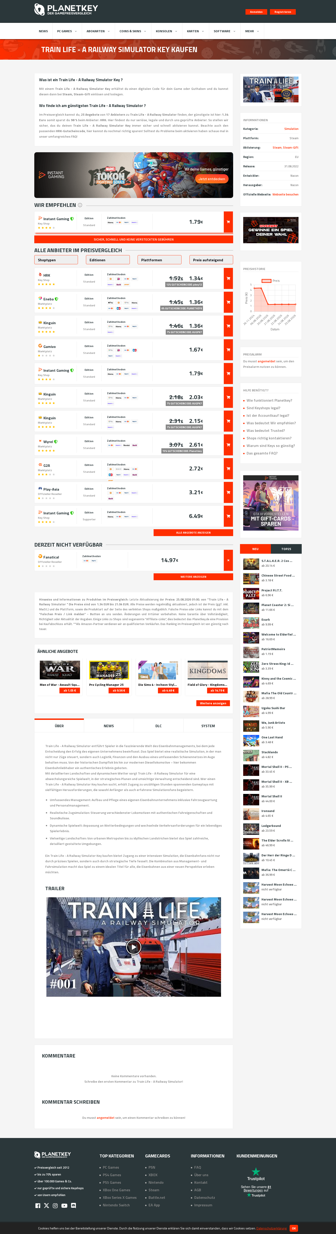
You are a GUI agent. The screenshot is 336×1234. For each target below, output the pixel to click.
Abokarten (96, 31)
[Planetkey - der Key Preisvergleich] (66, 16)
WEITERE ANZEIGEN (193, 576)
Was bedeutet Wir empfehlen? (271, 423)
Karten (193, 31)
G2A (46, 465)
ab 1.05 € (70, 690)
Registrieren (283, 12)
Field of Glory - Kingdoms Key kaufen (208, 684)
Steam (277, 147)
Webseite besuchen (285, 194)
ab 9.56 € (119, 690)
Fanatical (51, 556)
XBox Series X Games (120, 1197)
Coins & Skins (130, 31)
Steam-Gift (291, 147)
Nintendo (156, 1182)
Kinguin (49, 322)
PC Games (64, 31)
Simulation (291, 128)
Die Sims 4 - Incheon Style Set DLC (158, 684)
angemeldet (266, 361)
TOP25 (286, 548)
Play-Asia (51, 488)
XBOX (153, 1175)
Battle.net (157, 1197)
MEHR (249, 31)
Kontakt (201, 1182)
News (43, 31)
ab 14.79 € (217, 690)
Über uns (201, 1175)
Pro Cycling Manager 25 (106, 684)
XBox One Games (116, 1190)
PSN (152, 1167)
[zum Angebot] (228, 221)
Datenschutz (204, 1197)
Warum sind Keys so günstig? (271, 445)
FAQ (197, 1167)
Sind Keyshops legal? (263, 408)
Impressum (203, 1205)
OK (294, 1228)
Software (222, 31)
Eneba (49, 298)
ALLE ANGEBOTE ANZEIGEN (193, 532)
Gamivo (49, 346)
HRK (46, 274)
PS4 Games (112, 1175)
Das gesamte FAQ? (262, 453)
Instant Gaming (56, 218)
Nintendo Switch (116, 1205)
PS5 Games (112, 1182)
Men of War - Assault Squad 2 (60, 684)
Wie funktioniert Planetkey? (269, 400)
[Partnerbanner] (271, 230)
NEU (255, 548)
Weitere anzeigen (213, 703)
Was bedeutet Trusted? (266, 430)
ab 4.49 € (168, 690)
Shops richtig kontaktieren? (269, 438)
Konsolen (164, 31)
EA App (154, 1205)
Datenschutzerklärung (271, 1228)
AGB (197, 1190)
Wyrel (48, 441)
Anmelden (256, 12)
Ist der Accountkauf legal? (268, 415)
